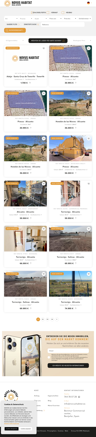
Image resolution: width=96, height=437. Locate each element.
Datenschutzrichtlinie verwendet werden (62, 357)
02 (43, 319)
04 (52, 319)
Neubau (69, 12)
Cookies (61, 431)
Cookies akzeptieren (11, 429)
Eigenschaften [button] (53, 396)
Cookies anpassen (26, 429)
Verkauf (54, 12)
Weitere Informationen (11, 424)
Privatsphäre (52, 431)
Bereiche (37, 405)
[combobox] (11, 18)
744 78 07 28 (70, 396)
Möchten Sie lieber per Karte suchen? (46, 41)
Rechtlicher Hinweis (39, 431)
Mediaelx (86, 431)
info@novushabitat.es (74, 403)
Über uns (37, 401)
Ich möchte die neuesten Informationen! (68, 365)
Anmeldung (38, 410)
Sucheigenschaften (16, 30)
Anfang (36, 396)
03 (47, 319)
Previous (6, 59)
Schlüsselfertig (39, 12)
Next (45, 59)
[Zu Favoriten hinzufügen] (44, 48)
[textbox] (12, 18)
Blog (49, 401)
